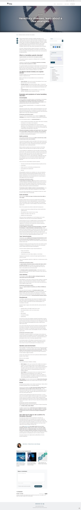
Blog (17, 34)
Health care (54, 73)
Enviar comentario (38, 486)
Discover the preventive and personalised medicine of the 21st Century (31, 463)
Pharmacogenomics (55, 78)
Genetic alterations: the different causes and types (42, 463)
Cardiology (53, 69)
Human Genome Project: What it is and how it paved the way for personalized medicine (20, 464)
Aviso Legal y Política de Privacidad (37, 507)
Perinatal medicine (55, 77)
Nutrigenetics (54, 76)
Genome (53, 72)
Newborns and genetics (56, 74)
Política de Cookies (44, 507)
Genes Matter (40, 14)
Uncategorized (54, 80)
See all (46, 451)
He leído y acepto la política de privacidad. (24, 486)
